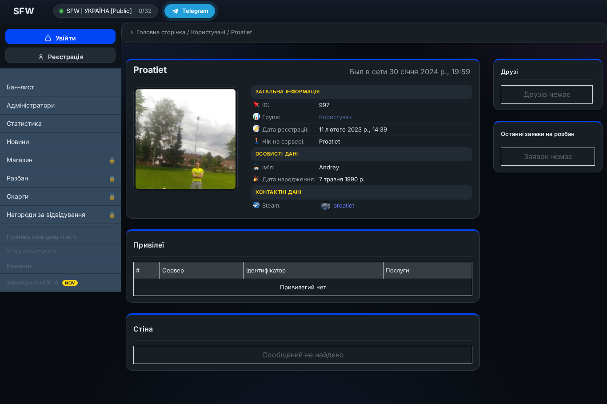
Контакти (19, 266)
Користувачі (208, 32)
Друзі (509, 71)
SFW (23, 11)
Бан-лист (20, 87)
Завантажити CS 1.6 (41, 282)
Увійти (65, 38)
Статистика (24, 123)
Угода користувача (32, 251)
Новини (18, 141)
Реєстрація (65, 56)
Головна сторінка (160, 32)
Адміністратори (31, 105)
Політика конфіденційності (41, 236)
